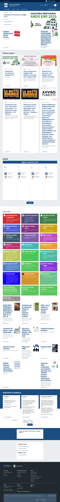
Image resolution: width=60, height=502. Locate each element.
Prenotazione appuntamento (8, 472)
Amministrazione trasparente (21, 472)
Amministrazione (7, 9)
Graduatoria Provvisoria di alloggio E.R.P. (9, 73)
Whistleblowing (19, 476)
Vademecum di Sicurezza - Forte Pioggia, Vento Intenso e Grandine (48, 74)
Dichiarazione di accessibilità (35, 478)
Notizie (6, 69)
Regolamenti (19, 473)
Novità (13, 9)
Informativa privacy (34, 475)
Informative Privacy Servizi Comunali (36, 476)
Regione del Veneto (6, 1)
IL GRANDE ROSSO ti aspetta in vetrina (10, 177)
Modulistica (19, 475)
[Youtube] (45, 5)
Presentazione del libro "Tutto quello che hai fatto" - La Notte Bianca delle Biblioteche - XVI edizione (11, 109)
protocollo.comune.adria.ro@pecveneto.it (23, 491)
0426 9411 (20, 486)
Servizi (18, 9)
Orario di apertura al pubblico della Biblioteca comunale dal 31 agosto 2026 (30, 74)
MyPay (5, 473)
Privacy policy (39, 495)
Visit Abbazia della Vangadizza (10, 173)
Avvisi (43, 102)
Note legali (32, 481)
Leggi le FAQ (32, 479)
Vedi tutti (30, 424)
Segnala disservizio (33, 473)
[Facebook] (47, 5)
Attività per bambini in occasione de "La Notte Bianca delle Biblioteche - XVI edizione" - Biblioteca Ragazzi (30, 109)
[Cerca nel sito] (55, 5)
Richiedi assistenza (33, 472)
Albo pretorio (6, 475)
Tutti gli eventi (30, 202)
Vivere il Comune (24, 9)
